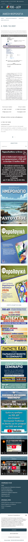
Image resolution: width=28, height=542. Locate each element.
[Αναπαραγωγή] (2, 453)
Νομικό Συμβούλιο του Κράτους (8, 504)
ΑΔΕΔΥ (2, 508)
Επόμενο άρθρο (22, 107)
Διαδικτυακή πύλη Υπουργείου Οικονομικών (11, 502)
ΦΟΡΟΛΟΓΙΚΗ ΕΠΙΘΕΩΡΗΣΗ (11, 18)
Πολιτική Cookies (7, 540)
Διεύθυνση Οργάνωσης (6, 489)
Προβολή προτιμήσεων (14, 537)
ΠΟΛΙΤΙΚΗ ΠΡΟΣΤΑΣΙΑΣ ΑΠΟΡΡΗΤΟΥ (17, 540)
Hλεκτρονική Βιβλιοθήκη (7, 490)
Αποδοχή (14, 530)
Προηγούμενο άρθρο (7, 107)
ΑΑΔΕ (2, 485)
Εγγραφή (3, 3)
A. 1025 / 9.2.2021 (7, 109)
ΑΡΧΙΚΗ (2, 18)
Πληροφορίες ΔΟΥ (5, 494)
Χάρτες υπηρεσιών (5, 496)
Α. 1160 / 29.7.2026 (6, 122)
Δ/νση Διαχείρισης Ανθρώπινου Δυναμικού (11, 487)
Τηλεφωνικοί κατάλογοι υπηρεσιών (9, 492)
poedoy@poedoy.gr (21, 1)
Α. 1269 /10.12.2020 (21, 109)
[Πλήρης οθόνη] (25, 453)
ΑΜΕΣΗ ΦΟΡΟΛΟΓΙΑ (5, 20)
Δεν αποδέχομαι (14, 533)
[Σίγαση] (23, 453)
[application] (14, 446)
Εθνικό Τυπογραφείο (6, 506)
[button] (26, 515)
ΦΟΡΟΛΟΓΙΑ (21, 18)
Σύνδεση (10, 3)
